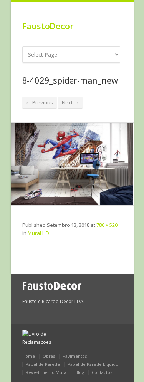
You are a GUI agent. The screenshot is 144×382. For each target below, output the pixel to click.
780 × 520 (107, 224)
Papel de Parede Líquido (93, 364)
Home (28, 356)
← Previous (39, 102)
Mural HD (38, 233)
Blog (79, 372)
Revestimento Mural (47, 372)
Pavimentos (75, 356)
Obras (49, 356)
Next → (70, 102)
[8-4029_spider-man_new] (72, 164)
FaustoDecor (48, 26)
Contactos (102, 372)
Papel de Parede (43, 364)
